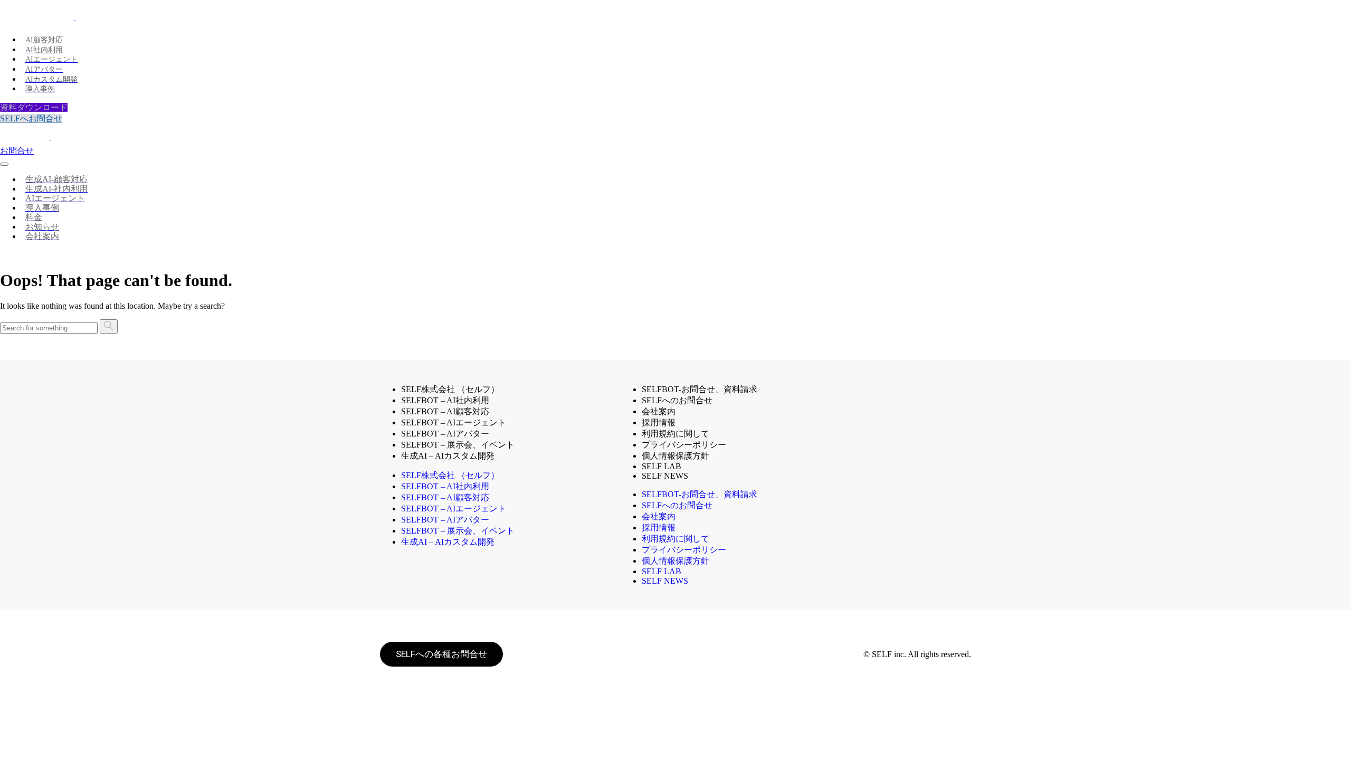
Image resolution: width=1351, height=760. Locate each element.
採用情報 (659, 422)
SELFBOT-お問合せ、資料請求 (699, 389)
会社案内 (659, 411)
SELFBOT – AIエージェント (453, 422)
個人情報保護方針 (675, 455)
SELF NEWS (665, 475)
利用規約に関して (675, 433)
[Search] (109, 326)
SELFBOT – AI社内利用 (445, 400)
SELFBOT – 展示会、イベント (458, 444)
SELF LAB (661, 571)
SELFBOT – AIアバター (445, 433)
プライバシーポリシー (684, 444)
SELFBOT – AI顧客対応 (445, 411)
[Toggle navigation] (4, 164)
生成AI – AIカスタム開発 (447, 455)
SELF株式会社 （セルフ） (450, 389)
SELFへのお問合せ (677, 400)
